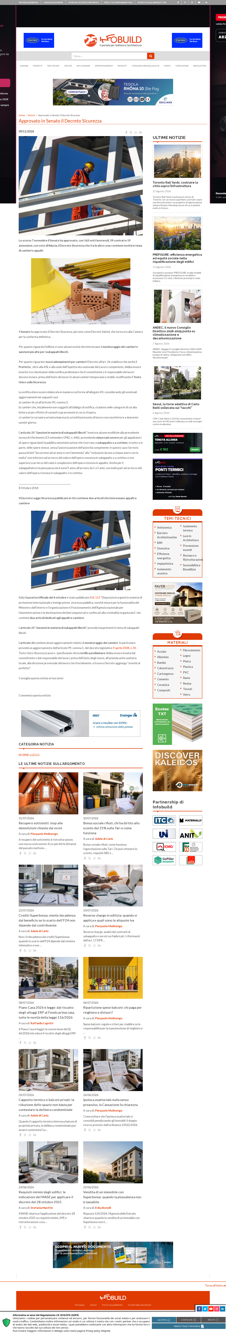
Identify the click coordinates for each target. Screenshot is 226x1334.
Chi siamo (80, 1304)
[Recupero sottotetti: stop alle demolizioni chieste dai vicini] (48, 793)
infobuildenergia (28, 2)
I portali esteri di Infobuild (83, 2)
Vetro (186, 694)
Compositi (163, 690)
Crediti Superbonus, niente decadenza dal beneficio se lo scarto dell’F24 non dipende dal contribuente (47, 920)
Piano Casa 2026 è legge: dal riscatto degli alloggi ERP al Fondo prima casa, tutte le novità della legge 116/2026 (47, 1012)
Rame (186, 678)
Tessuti (187, 689)
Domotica (163, 548)
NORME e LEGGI (29, 755)
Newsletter (199, 66)
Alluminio (163, 657)
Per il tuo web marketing (118, 2)
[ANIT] (190, 833)
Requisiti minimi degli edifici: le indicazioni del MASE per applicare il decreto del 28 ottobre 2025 (46, 1197)
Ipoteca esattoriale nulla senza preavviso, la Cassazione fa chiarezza (110, 1102)
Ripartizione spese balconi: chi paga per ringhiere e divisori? (112, 1009)
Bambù (161, 662)
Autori (93, 1304)
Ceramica (163, 685)
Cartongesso (165, 673)
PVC (186, 672)
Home (22, 115)
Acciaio (161, 651)
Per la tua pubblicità (112, 1304)
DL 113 (95, 597)
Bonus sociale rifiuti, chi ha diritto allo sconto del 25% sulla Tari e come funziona (111, 828)
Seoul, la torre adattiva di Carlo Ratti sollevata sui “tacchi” (176, 405)
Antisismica (164, 527)
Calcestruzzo (165, 668)
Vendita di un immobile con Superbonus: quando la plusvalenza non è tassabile (112, 1197)
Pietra (187, 661)
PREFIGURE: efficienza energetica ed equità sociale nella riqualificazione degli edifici (177, 258)
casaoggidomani (53, 2)
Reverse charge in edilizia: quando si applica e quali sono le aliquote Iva (110, 917)
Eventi (167, 66)
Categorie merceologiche (145, 66)
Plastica (188, 666)
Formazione (182, 66)
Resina (187, 683)
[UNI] (164, 833)
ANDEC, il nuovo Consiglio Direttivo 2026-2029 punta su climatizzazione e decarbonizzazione (174, 333)
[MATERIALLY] (190, 820)
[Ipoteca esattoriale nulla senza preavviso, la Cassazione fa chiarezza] (113, 1070)
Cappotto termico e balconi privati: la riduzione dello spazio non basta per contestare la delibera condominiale (46, 1105)
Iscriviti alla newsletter (151, 2)
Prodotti (37, 66)
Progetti (122, 66)
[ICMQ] (164, 846)
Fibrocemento (191, 650)
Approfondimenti (104, 66)
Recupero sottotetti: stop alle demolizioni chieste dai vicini (41, 825)
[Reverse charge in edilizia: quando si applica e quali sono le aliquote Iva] (113, 886)
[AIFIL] (190, 860)
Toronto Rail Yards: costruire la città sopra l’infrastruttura (175, 184)
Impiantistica (165, 563)
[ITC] (164, 820)
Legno (187, 655)
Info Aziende (83, 66)
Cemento (163, 679)
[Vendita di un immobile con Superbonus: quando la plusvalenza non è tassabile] (113, 1162)
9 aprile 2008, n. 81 (124, 648)
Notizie (68, 66)
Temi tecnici (53, 66)
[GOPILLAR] (164, 860)
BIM (159, 542)
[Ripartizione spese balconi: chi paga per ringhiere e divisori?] (113, 978)
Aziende (24, 66)
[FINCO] (190, 846)
